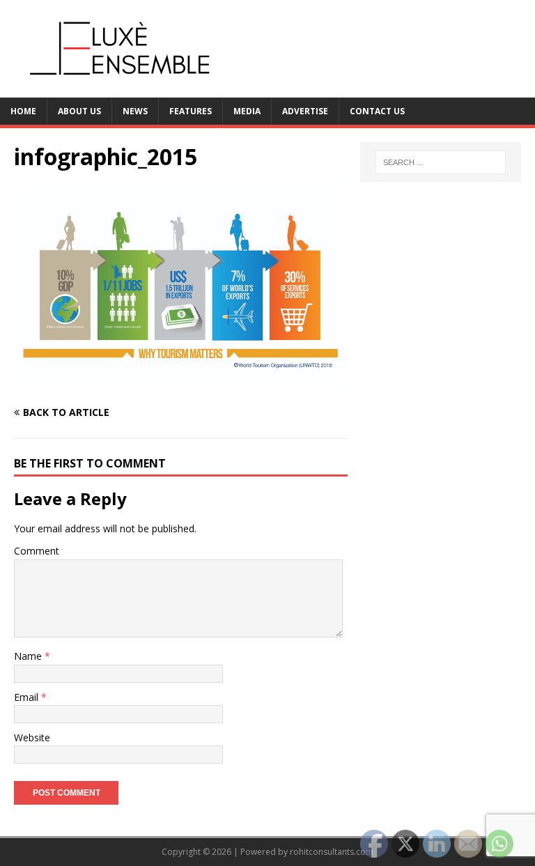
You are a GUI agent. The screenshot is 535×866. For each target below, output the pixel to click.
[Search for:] (441, 162)
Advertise (305, 111)
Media (247, 111)
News (135, 111)
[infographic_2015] (181, 385)
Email (27, 697)
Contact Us (377, 111)
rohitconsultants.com (331, 852)
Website (32, 737)
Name (29, 656)
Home (23, 111)
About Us (79, 111)
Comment (36, 550)
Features (190, 111)
